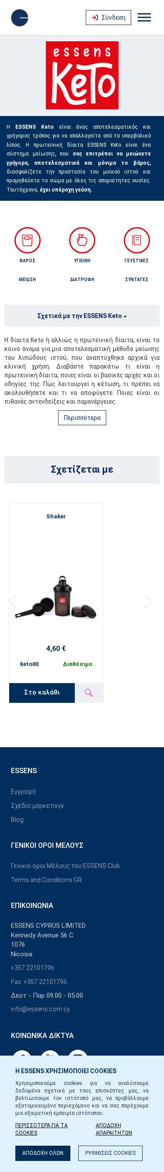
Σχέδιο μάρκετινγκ (37, 805)
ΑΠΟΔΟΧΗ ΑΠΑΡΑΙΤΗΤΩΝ (114, 1129)
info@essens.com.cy (40, 1009)
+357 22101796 (32, 967)
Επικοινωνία (32, 905)
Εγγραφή (23, 791)
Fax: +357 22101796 (39, 981)
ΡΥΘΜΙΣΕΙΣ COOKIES (110, 1153)
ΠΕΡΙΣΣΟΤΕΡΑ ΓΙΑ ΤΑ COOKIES (41, 1129)
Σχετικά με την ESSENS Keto (80, 315)
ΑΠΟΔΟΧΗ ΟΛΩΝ (42, 1153)
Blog (17, 819)
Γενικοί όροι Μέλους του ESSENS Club (65, 865)
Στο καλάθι (42, 692)
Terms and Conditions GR (46, 879)
